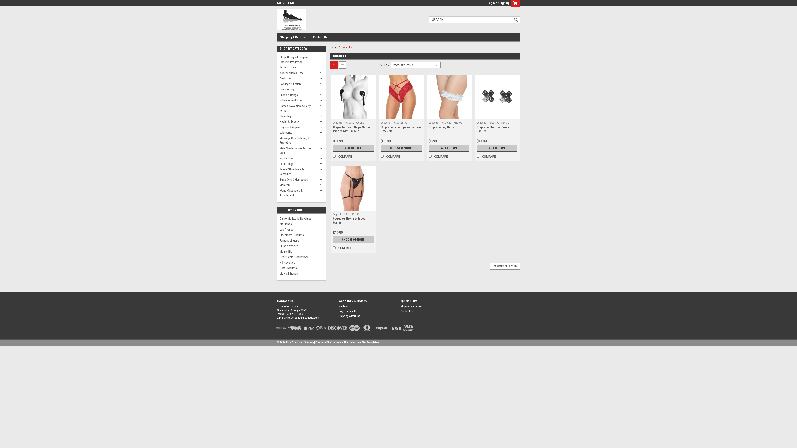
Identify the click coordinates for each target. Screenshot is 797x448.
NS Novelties (287, 262)
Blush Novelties (289, 246)
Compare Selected (505, 266)
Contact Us (320, 37)
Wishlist (343, 306)
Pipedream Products (292, 235)
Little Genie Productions (294, 257)
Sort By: (384, 65)
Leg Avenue (286, 229)
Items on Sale (288, 67)
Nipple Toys (286, 158)
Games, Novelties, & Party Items (295, 108)
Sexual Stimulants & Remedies (292, 172)
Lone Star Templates (367, 342)
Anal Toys (285, 78)
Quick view (353, 116)
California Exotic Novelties (296, 218)
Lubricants (286, 132)
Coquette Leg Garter (442, 127)
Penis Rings (286, 164)
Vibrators (285, 185)
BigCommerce (334, 342)
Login (491, 3)
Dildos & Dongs (289, 95)
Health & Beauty (289, 121)
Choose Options (401, 148)
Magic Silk (286, 251)
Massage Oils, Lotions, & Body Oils (294, 140)
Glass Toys (286, 116)
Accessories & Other (292, 73)
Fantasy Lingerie (289, 240)
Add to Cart (353, 148)
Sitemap (309, 342)
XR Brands (286, 224)
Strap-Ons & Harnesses (294, 179)
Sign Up (504, 3)
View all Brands (289, 273)
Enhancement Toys (291, 100)
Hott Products (288, 268)
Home (333, 47)
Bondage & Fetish (290, 84)
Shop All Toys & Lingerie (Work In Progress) (294, 59)
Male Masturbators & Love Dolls (295, 150)
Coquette (347, 47)
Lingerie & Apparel (290, 127)
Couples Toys (288, 89)
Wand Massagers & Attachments (291, 193)
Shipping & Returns (293, 37)
